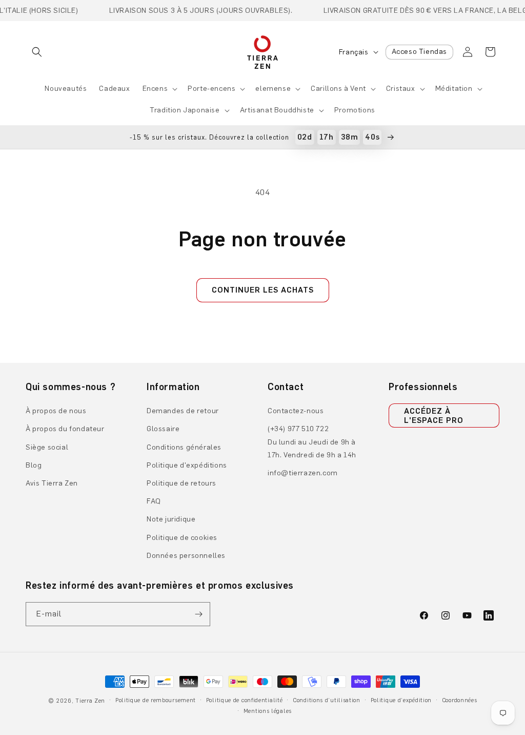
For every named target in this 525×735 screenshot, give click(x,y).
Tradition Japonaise (184, 110)
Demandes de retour (183, 411)
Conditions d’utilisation (326, 700)
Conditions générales (184, 447)
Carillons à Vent (338, 88)
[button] (37, 52)
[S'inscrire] (198, 614)
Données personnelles (186, 555)
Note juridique (171, 519)
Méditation (454, 88)
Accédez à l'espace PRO (433, 416)
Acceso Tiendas (419, 51)
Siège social (47, 447)
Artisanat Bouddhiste (277, 110)
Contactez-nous (296, 411)
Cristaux (400, 88)
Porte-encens (211, 88)
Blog (34, 465)
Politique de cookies (182, 537)
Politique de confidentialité (244, 700)
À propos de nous (56, 411)
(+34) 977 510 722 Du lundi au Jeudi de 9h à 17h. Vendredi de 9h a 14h (312, 441)
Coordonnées (459, 700)
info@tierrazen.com (303, 473)
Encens (155, 88)
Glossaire (163, 428)
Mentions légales (268, 711)
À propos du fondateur (65, 428)
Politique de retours (181, 483)
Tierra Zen (90, 701)
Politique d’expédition (401, 700)
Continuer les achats (263, 290)
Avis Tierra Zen (52, 483)
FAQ (154, 501)
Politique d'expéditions (187, 465)
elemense (273, 88)
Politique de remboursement (155, 700)
